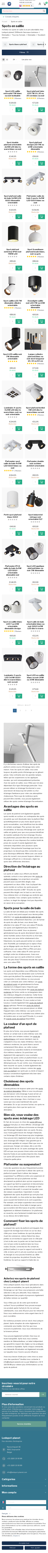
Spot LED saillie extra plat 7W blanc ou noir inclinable (12, 93)
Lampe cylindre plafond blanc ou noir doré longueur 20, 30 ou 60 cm (35, 357)
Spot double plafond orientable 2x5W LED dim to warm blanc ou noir (13, 145)
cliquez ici (16, 1536)
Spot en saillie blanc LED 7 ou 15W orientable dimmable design (12, 625)
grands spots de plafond (15, 1019)
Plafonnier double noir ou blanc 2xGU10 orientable (35, 463)
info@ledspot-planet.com (17, 1472)
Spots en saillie (16, 22)
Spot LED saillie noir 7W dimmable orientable (12, 356)
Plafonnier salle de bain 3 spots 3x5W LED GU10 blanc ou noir (35, 199)
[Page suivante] (31, 710)
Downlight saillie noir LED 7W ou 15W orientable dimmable (35, 304)
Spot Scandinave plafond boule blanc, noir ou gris (35, 251)
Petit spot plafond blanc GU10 (12, 516)
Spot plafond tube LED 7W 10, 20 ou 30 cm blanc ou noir (35, 93)
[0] (44, 3)
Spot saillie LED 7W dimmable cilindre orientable (12, 303)
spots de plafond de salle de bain (28, 917)
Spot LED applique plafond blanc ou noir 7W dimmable (35, 568)
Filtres (22, 52)
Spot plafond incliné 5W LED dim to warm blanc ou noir (35, 410)
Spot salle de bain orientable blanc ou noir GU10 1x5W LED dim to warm (35, 625)
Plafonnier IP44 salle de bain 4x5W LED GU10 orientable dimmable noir (13, 570)
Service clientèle (24, 1424)
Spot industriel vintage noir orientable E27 (35, 517)
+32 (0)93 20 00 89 (14, 1458)
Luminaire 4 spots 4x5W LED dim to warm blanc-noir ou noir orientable (13, 411)
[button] (6, 1513)
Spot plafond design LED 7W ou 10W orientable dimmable (35, 145)
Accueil (4, 22)
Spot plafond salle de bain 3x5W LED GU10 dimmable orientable (12, 199)
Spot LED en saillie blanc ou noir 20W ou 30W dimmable (35, 677)
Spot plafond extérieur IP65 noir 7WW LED (13, 251)
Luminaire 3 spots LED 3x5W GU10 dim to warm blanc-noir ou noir (13, 678)
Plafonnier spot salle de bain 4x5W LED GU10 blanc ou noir (13, 464)
